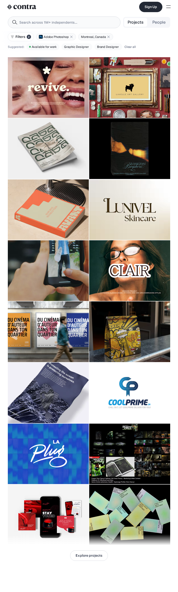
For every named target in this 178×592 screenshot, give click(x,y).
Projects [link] (136, 22)
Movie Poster (101, 168)
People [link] (159, 22)
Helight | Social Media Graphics (32, 534)
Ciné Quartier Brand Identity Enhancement (39, 351)
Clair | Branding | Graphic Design (114, 290)
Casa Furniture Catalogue (28, 168)
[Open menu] (168, 7)
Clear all (130, 47)
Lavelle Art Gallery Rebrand (111, 107)
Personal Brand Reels (25, 290)
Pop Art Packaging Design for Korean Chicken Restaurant (117, 349)
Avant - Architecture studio (29, 229)
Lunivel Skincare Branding (110, 229)
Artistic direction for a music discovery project (42, 473)
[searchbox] (67, 22)
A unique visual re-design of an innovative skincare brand (39, 105)
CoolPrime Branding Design (111, 412)
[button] (71, 37)
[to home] (21, 7)
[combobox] (64, 22)
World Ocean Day (22, 412)
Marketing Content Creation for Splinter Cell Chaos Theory (122, 471)
